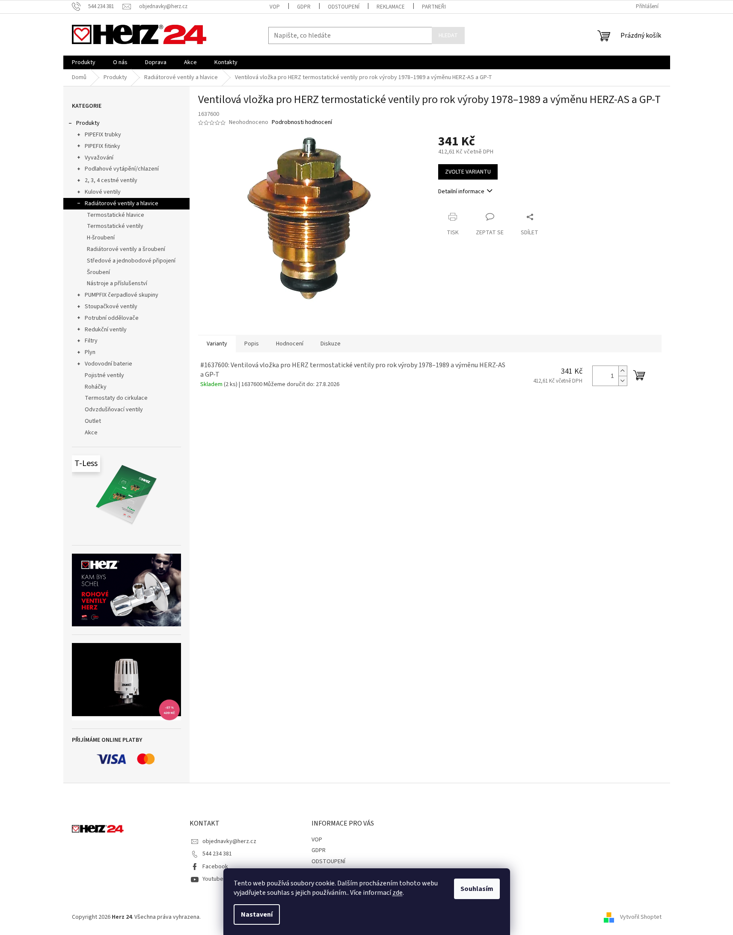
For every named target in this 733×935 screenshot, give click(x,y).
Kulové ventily (103, 192)
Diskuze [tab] (331, 343)
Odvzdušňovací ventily (114, 409)
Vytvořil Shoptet (641, 917)
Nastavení (257, 914)
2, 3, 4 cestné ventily (111, 180)
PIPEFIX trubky (103, 134)
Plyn (90, 352)
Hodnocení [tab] (289, 343)
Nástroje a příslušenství (117, 283)
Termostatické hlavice (115, 215)
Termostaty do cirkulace (116, 398)
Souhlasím (476, 889)
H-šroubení (101, 237)
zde (397, 892)
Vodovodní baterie (108, 364)
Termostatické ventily (115, 226)
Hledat (448, 35)
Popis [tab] (251, 343)
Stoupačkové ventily (111, 306)
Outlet (93, 421)
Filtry (91, 340)
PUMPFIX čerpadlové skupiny (121, 295)
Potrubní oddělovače (112, 318)
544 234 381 (217, 853)
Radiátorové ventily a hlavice (121, 203)
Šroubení (98, 272)
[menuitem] (83, 62)
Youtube (212, 879)
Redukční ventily (106, 329)
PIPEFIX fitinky (102, 146)
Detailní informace (461, 191)
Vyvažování (99, 157)
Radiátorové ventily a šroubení (126, 249)
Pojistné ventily (104, 375)
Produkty (88, 123)
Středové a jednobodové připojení (131, 261)
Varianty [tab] (217, 343)
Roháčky (96, 387)
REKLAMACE (391, 7)
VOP (275, 7)
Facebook (215, 866)
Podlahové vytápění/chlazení (122, 169)
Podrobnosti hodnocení (302, 122)
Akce (91, 432)
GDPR (304, 7)
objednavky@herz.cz (229, 841)
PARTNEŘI (434, 7)
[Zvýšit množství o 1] (622, 371)
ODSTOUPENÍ (343, 7)
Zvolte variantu (468, 172)
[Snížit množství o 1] (622, 381)
